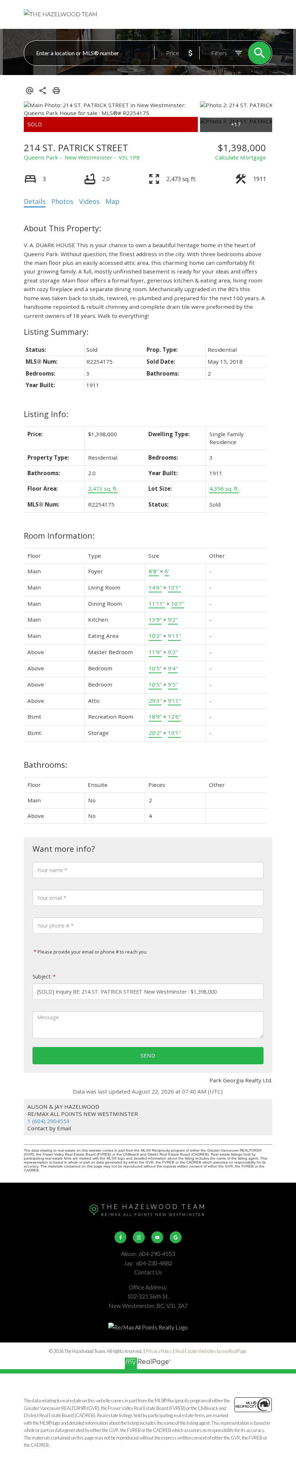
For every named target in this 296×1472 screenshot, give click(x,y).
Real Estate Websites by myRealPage (211, 1351)
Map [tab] (112, 201)
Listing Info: (46, 414)
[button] (120, 1237)
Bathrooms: (45, 764)
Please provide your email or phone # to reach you (91, 952)
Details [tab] (34, 201)
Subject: (42, 976)
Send (147, 1055)
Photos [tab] (62, 201)
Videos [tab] (89, 201)
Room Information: (59, 535)
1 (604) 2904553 (48, 1121)
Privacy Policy (159, 1351)
